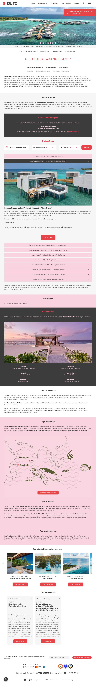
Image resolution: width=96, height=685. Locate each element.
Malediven (39, 46)
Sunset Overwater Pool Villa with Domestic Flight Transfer (48, 250)
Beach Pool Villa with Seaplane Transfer (48, 260)
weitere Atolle (50, 46)
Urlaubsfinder (42, 3)
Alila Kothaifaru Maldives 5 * (29, 51)
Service (76, 3)
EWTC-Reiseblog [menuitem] (67, 680)
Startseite (17, 46)
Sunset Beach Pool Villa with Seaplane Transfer (48, 279)
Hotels (33, 3)
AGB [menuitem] (46, 680)
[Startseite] (10, 3)
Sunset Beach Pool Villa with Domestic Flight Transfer (48, 255)
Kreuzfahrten (66, 3)
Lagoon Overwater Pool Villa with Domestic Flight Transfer (48, 161)
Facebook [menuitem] (24, 679)
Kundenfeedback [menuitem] (70, 51)
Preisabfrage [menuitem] (44, 51)
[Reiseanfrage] (86, 3)
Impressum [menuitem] (38, 680)
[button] (40, 43)
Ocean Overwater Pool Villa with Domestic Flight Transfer (48, 245)
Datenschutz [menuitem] (54, 680)
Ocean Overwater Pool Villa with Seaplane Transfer (48, 269)
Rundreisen (54, 3)
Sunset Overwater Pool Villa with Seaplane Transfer (48, 274)
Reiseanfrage (48, 237)
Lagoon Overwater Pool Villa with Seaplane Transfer (48, 265)
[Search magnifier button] (83, 3)
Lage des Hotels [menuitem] (57, 51)
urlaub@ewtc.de (73, 131)
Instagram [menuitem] (30, 679)
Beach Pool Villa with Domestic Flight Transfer (48, 156)
